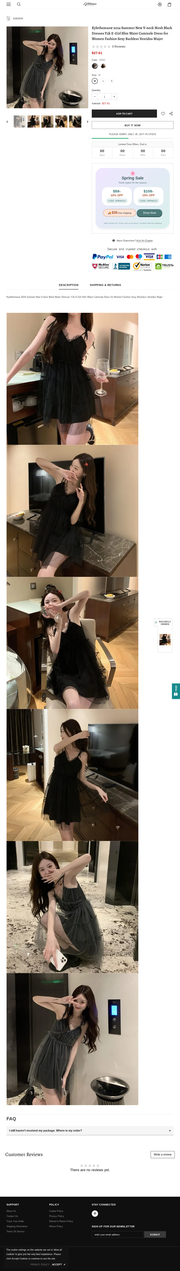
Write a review (163, 1154)
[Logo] (90, 4)
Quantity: (96, 90)
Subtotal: (96, 103)
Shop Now (149, 212)
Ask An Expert (144, 240)
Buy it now (133, 125)
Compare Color (78, 103)
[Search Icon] (19, 4)
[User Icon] (160, 4)
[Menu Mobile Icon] (9, 4)
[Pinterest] (95, 1213)
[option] (47, 67)
